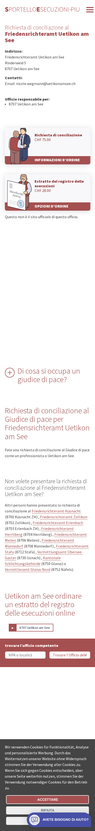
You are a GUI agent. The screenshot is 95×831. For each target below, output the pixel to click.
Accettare (47, 800)
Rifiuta (47, 810)
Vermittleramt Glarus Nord (27, 569)
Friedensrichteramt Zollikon (63, 516)
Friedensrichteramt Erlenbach (58, 522)
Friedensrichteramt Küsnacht (56, 511)
